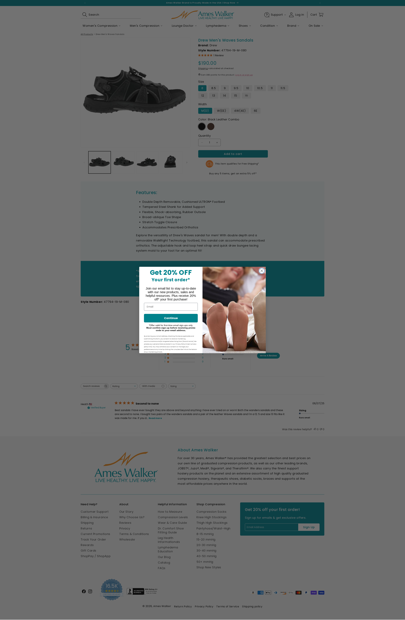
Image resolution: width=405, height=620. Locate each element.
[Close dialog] (262, 271)
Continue (171, 318)
